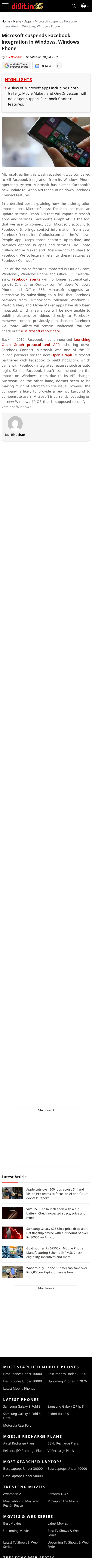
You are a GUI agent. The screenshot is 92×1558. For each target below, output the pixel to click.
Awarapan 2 (12, 1494)
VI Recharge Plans (60, 1450)
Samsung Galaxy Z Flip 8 (65, 1406)
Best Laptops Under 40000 (67, 1468)
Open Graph (61, 355)
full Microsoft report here (39, 331)
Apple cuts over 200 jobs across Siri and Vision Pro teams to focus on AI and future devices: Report (57, 1193)
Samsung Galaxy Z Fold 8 (22, 1406)
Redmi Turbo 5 (58, 1413)
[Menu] (5, 6)
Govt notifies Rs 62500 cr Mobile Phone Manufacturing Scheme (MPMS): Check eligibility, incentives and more (54, 1252)
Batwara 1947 (57, 1494)
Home (6, 21)
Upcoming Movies (16, 1530)
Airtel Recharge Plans (18, 1443)
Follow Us (45, 65)
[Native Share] (59, 65)
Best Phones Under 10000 (22, 1374)
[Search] (74, 6)
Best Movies (12, 1523)
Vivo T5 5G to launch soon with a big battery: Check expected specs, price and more (56, 1213)
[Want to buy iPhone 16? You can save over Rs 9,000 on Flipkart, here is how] (12, 1272)
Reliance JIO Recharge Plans (23, 1450)
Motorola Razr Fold (17, 1425)
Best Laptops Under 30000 (23, 1468)
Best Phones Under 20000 (66, 1374)
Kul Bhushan (14, 57)
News (17, 21)
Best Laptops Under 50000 (23, 1476)
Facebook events (26, 279)
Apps (28, 21)
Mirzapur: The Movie (62, 1501)
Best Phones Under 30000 (22, 1381)
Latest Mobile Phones (19, 1388)
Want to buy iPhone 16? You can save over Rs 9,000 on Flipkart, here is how (56, 1270)
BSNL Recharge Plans (63, 1443)
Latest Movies (57, 1523)
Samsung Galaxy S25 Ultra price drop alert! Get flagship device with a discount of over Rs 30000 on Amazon (57, 1233)
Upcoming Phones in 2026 (67, 1381)
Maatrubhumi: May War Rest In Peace (21, 1503)
